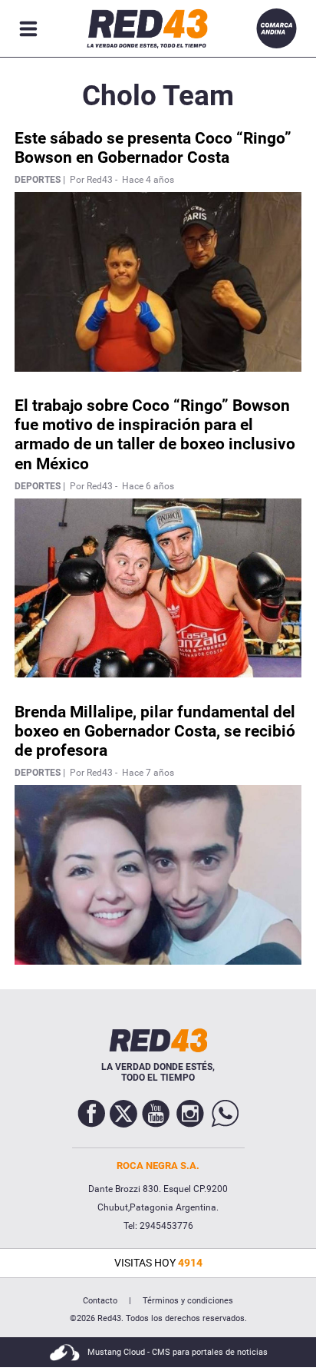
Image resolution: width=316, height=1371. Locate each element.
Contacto (100, 1301)
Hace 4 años (148, 179)
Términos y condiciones (188, 1301)
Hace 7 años (148, 772)
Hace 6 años (148, 486)
